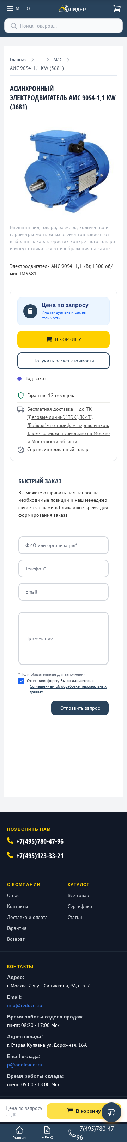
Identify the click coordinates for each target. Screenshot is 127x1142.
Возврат (16, 939)
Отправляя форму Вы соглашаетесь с (67, 686)
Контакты (17, 906)
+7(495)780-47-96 (40, 841)
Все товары (80, 895)
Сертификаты (82, 906)
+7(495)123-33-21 (40, 855)
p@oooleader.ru (24, 1065)
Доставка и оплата (27, 917)
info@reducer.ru (24, 1005)
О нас (13, 895)
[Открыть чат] (111, 1112)
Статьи (75, 917)
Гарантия (16, 928)
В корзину (88, 1111)
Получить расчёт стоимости (63, 360)
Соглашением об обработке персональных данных (68, 689)
